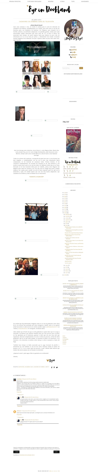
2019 (65, 205)
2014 (65, 275)
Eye (21, 397)
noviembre (67, 216)
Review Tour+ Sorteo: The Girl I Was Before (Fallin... (72, 235)
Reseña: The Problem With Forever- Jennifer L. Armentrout (73, 284)
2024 (65, 196)
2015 (65, 212)
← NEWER (16, 452)
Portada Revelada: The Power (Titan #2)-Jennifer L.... (73, 250)
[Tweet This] (57, 368)
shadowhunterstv (23, 328)
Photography (65, 339)
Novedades (85, 1)
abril (66, 267)
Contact (64, 344)
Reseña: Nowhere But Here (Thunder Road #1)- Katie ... (73, 259)
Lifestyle (64, 340)
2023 (65, 198)
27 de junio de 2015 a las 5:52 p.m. (28, 410)
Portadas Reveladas (34, 1)
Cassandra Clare (29, 366)
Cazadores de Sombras (39, 366)
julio (66, 223)
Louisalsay (19, 379)
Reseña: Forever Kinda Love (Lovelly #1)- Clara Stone (73, 227)
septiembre (68, 219)
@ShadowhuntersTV (52, 327)
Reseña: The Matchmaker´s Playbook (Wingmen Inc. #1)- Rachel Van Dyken (73, 318)
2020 (65, 203)
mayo (66, 265)
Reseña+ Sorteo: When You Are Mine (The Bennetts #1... (74, 241)
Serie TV (47, 366)
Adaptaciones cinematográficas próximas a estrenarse (74, 230)
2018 (65, 207)
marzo (66, 269)
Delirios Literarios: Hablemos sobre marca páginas (74, 247)
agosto (67, 221)
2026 (65, 192)
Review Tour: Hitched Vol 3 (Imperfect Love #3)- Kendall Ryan (73, 298)
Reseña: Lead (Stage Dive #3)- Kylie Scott (73, 312)
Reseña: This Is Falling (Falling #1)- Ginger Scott (73, 291)
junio (66, 225)
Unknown (19, 410)
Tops (73, 1)
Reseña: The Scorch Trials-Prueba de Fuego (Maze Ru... (73, 256)
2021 (65, 201)
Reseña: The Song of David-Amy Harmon (74, 232)
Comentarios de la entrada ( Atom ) (27, 455)
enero (66, 272)
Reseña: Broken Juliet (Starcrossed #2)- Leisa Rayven (73, 326)
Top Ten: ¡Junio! (68, 263)
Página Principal (15, 1)
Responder (19, 392)
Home (64, 336)
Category (65, 337)
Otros (62, 1)
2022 (65, 200)
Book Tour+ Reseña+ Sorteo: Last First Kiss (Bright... (74, 244)
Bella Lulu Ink (54, 471)
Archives (64, 342)
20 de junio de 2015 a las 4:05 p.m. (29, 379)
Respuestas (20, 394)
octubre (67, 218)
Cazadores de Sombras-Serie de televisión (72, 238)
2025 (65, 194)
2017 (65, 209)
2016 (65, 211)
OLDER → (56, 452)
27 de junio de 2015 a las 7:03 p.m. (31, 419)
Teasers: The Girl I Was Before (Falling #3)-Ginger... (74, 253)
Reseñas (51, 1)
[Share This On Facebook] (52, 368)
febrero (67, 270)
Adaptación (21, 366)
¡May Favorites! (68, 261)
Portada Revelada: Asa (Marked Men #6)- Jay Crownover (73, 305)
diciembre (67, 214)
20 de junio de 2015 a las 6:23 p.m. (31, 397)
